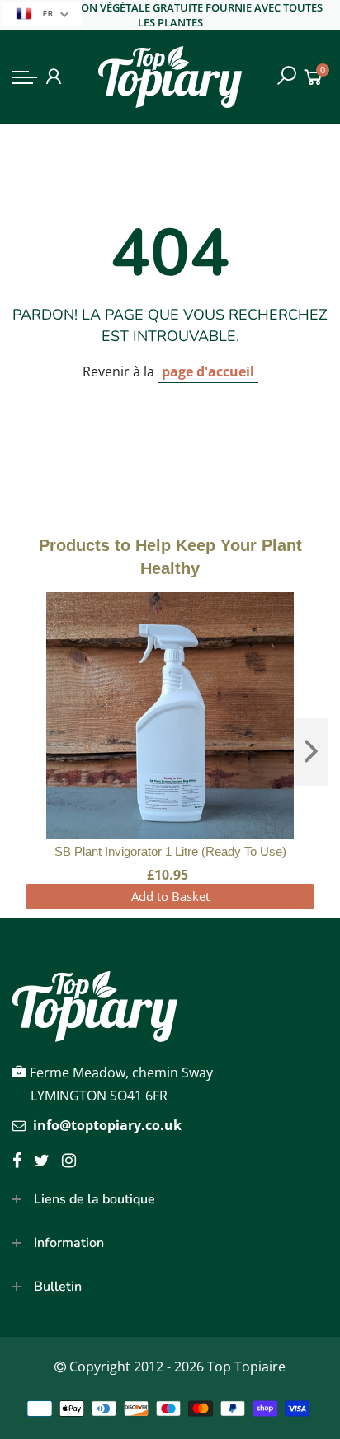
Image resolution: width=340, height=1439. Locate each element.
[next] (311, 752)
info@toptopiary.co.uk (107, 1125)
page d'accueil (208, 371)
